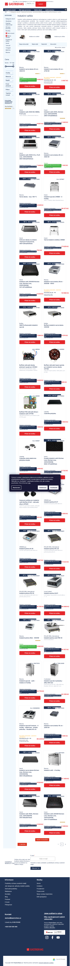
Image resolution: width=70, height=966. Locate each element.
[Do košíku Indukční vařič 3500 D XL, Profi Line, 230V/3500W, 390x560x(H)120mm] (29, 172)
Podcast (7, 899)
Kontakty (7, 894)
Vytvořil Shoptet (60, 959)
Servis (39, 883)
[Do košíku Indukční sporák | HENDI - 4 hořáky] (54, 215)
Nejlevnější (35, 44)
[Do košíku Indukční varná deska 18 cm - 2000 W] (54, 743)
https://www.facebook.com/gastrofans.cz (52, 937)
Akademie (8, 21)
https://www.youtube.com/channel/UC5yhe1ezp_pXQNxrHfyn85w (58, 937)
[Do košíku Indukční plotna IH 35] (29, 567)
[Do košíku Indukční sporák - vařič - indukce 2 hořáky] (29, 698)
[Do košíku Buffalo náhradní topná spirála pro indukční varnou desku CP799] (54, 389)
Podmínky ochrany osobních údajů (15, 883)
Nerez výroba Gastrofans (44, 894)
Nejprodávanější (23, 44)
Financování (40, 891)
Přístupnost (8, 905)
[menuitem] (10, 10)
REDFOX (8, 50)
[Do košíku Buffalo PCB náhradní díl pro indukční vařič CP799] (29, 434)
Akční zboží (11, 33)
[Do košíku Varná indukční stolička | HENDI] (54, 253)
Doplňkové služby (9, 40)
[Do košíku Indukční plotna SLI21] (54, 613)
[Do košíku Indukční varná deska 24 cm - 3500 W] (29, 86)
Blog (6, 897)
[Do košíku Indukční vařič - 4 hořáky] (54, 785)
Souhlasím (53, 487)
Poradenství (40, 889)
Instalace (39, 886)
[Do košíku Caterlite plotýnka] (54, 429)
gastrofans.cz (46, 937)
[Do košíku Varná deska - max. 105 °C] (29, 212)
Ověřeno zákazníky (49, 927)
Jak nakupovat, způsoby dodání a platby (17, 886)
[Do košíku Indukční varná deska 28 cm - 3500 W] (54, 172)
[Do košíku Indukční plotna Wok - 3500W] (29, 653)
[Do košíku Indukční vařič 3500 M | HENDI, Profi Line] (29, 130)
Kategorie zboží (10, 19)
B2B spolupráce (42, 897)
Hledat (41, 4)
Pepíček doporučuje (9, 24)
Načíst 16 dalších (42, 839)
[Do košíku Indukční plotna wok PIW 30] (54, 656)
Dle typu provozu (8, 27)
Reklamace (8, 891)
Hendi (7, 43)
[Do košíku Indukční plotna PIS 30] (29, 613)
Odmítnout (42, 487)
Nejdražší (44, 44)
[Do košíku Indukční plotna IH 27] (54, 520)
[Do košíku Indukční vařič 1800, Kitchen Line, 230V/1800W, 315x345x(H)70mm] (29, 831)
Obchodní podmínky (11, 889)
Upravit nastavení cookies (46, 962)
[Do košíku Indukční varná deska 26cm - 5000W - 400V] (54, 300)
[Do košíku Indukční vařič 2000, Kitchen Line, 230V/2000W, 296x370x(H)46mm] (54, 129)
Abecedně (53, 44)
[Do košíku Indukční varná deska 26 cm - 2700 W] (54, 87)
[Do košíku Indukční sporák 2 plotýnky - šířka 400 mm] (54, 701)
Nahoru (23, 844)
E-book (7, 902)
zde (29, 483)
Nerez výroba (8, 36)
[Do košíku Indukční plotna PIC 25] (54, 569)
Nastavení (16, 487)
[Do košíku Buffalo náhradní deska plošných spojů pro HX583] (29, 387)
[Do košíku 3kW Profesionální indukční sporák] (29, 342)
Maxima (8, 52)
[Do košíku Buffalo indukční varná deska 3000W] (54, 342)
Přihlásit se (36, 868)
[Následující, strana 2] (61, 844)
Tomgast (8, 48)
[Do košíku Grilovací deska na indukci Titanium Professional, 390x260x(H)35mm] (29, 257)
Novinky (8, 30)
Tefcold (8, 45)
